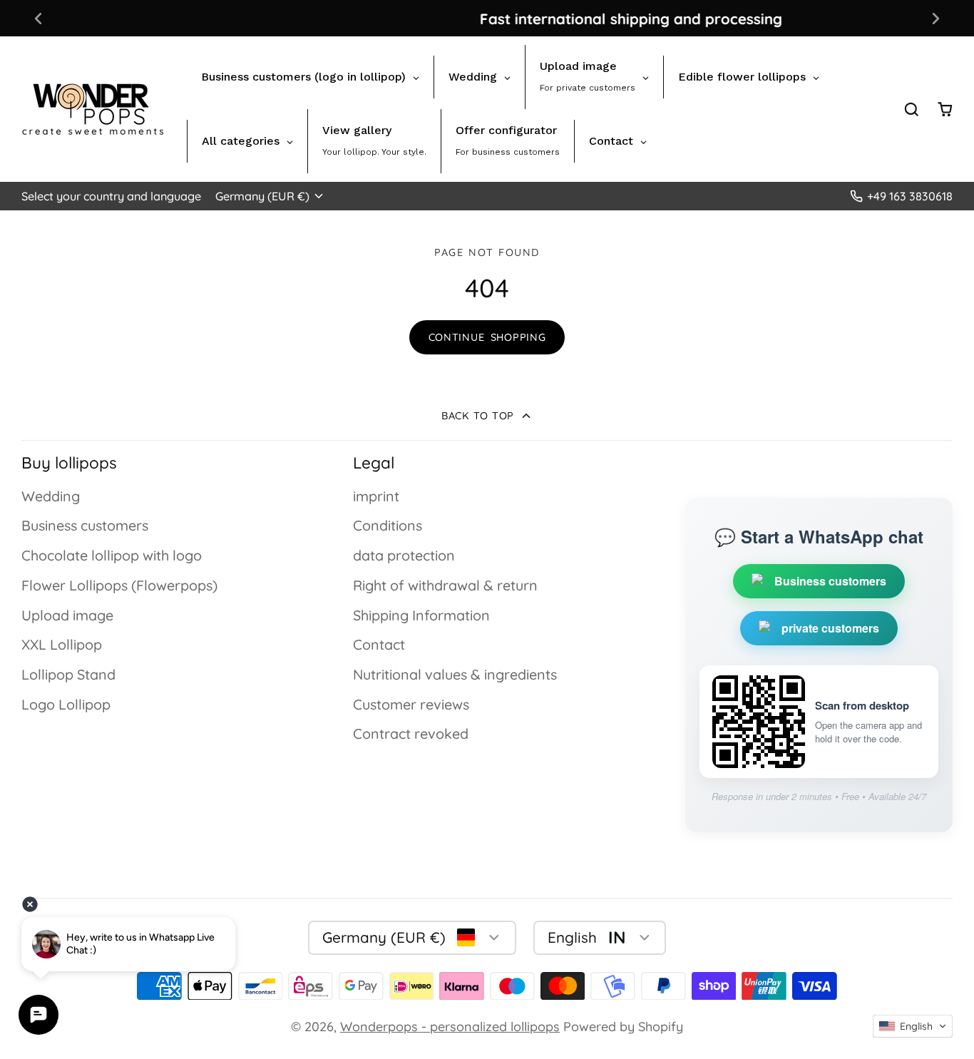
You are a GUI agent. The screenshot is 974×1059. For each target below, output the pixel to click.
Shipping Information (421, 615)
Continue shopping (487, 337)
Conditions (387, 525)
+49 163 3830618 (910, 196)
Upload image (67, 615)
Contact (379, 644)
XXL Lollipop (61, 644)
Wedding (50, 496)
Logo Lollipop (66, 704)
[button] (913, 1026)
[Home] (92, 109)
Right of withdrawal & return (445, 585)
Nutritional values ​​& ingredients (455, 674)
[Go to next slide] (936, 18)
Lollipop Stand (68, 674)
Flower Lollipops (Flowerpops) (119, 585)
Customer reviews (411, 704)
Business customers (84, 525)
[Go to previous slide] (38, 18)
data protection (404, 555)
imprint (376, 496)
